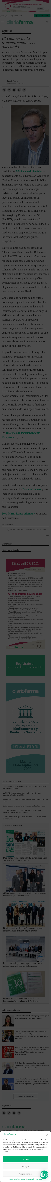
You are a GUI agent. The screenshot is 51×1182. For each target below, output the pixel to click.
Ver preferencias (25, 1173)
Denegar (25, 1166)
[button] (47, 1134)
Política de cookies (14, 1179)
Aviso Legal (38, 1179)
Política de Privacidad (27, 1179)
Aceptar (25, 1159)
